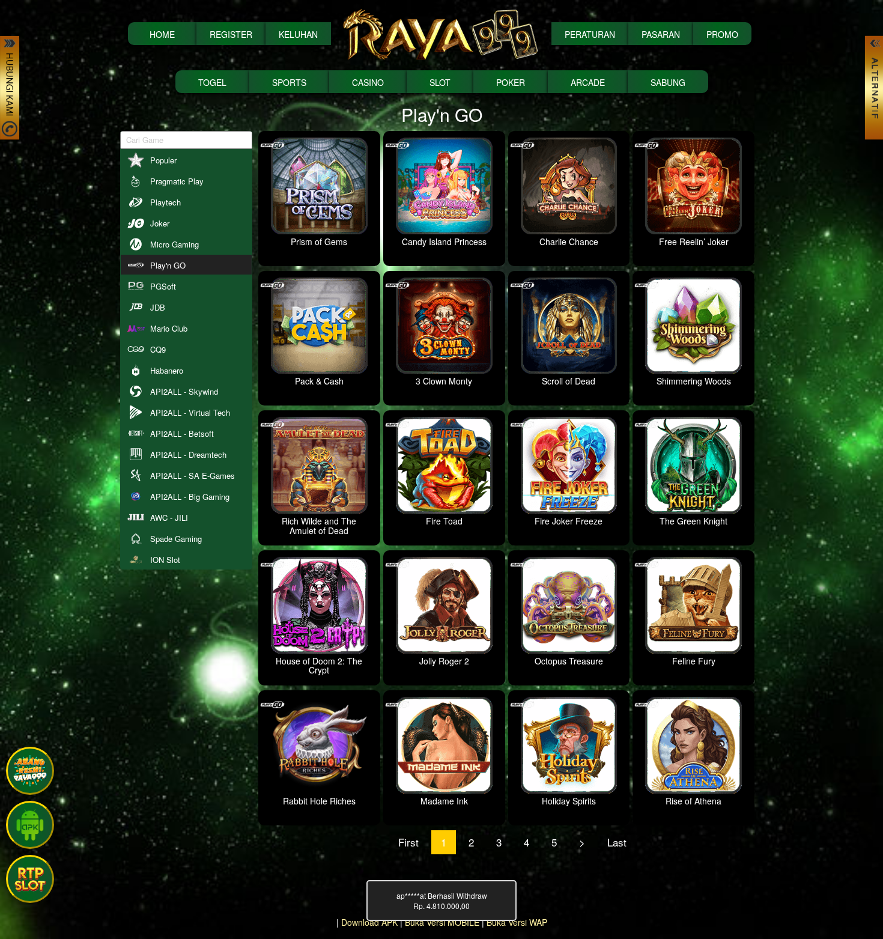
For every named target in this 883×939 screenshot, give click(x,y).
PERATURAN (590, 34)
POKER (510, 82)
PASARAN (661, 34)
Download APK (369, 922)
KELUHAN (298, 34)
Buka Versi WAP (517, 922)
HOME (162, 34)
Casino (368, 82)
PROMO (722, 34)
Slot (440, 82)
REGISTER (231, 34)
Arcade (588, 82)
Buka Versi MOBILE (442, 922)
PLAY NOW (59, 139)
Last (617, 841)
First (408, 841)
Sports (289, 82)
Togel (212, 82)
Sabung (668, 82)
